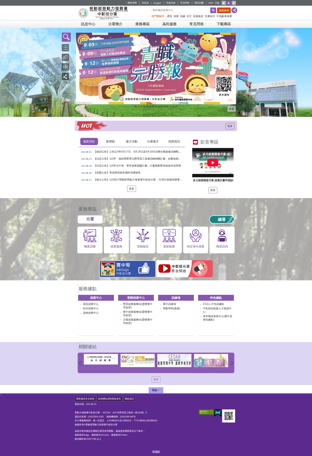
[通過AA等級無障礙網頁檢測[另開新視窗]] (206, 412)
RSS (211, 3)
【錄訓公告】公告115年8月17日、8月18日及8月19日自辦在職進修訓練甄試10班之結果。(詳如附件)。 (133, 151)
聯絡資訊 (129, 398)
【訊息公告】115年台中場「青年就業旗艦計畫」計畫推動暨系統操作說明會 (131, 165)
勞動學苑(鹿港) (171, 308)
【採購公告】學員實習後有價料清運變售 (111, 172)
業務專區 (142, 24)
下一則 (231, 363)
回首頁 (145, 2)
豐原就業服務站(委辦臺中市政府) (137, 306)
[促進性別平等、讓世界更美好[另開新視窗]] (138, 360)
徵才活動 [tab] (131, 141)
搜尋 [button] (213, 10)
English (157, 3)
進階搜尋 (224, 10)
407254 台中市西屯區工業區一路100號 (124, 412)
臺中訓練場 (169, 304)
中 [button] (229, 3)
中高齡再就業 (224, 16)
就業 (176, 16)
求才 (189, 16)
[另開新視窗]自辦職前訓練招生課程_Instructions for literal (141, 106)
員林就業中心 (91, 312)
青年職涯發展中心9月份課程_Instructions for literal (135, 106)
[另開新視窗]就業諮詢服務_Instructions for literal (156, 106)
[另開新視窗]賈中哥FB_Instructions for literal (162, 106)
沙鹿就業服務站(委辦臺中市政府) (137, 321)
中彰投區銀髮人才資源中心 (217, 310)
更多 (231, 108)
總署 (222, 219)
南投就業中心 (91, 304)
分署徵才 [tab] (153, 141)
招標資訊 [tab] (174, 141)
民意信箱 (170, 2)
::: (126, 2)
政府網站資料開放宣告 (109, 398)
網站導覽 (132, 2)
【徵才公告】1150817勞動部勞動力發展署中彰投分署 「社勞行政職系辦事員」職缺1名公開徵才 (133, 179)
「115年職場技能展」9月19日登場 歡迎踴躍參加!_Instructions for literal (138, 106)
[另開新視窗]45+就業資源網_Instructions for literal (174, 106)
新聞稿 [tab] (110, 141)
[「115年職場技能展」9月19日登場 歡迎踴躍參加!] (156, 68)
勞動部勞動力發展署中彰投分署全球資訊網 (103, 13)
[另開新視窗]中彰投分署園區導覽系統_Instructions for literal (153, 106)
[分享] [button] (234, 10)
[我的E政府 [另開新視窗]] (217, 413)
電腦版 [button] (156, 451)
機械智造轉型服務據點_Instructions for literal (165, 106)
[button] (66, 37)
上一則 (80, 363)
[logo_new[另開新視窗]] (211, 359)
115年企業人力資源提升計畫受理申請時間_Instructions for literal (147, 106)
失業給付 (210, 16)
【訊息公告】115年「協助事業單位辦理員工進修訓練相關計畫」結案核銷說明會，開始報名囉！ (133, 158)
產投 (169, 16)
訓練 (182, 16)
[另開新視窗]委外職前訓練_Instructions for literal (171, 106)
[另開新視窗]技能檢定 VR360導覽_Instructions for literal (176, 106)
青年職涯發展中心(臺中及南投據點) (217, 318)
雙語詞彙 (199, 2)
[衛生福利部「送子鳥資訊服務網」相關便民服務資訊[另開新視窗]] (101, 360)
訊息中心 (88, 24)
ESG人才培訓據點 (213, 304)
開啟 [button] (154, 390)
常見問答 (184, 2)
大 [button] (234, 3)
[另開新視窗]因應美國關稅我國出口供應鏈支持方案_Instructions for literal (144, 106)
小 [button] (224, 3)
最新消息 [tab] (89, 141)
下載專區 (224, 24)
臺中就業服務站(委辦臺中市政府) (137, 313)
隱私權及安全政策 (85, 398)
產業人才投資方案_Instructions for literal (168, 106)
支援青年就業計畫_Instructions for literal (159, 106)
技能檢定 (198, 16)
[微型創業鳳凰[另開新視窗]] (174, 360)
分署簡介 (115, 24)
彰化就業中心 (91, 308)
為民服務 (169, 24)
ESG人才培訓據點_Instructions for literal (150, 106)
